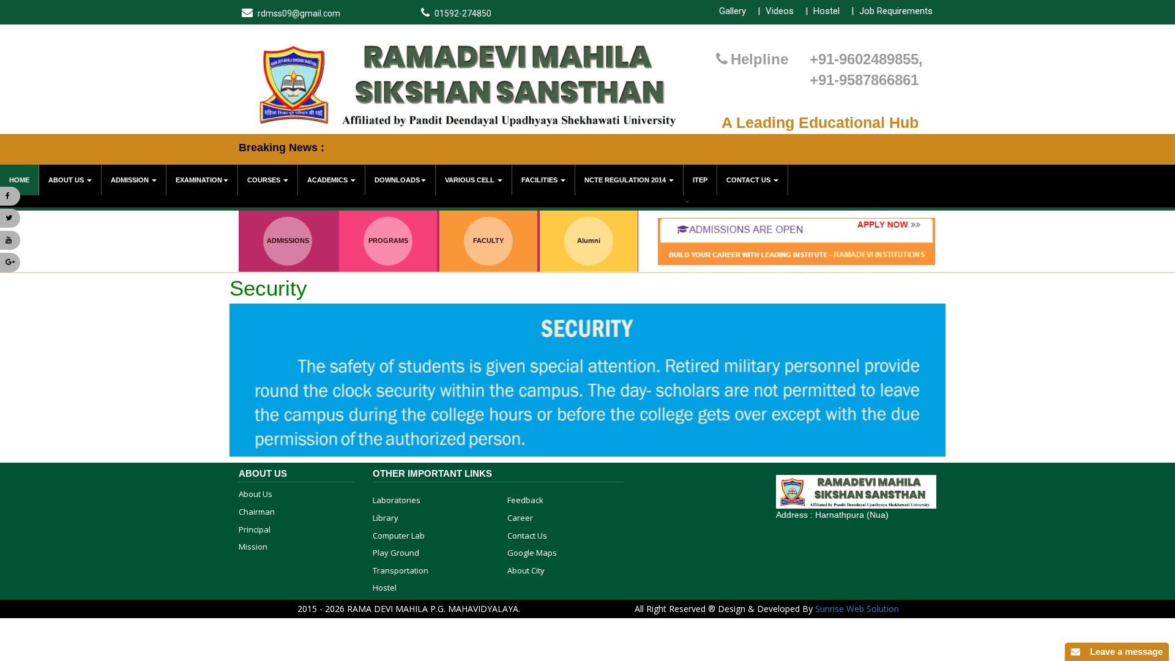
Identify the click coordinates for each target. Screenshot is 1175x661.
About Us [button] (67, 180)
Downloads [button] (397, 180)
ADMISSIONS (288, 240)
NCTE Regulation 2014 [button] (626, 180)
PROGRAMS (388, 240)
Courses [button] (264, 180)
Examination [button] (199, 180)
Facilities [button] (540, 180)
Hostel (826, 11)
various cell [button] (470, 180)
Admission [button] (131, 180)
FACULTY (488, 240)
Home (19, 180)
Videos (780, 11)
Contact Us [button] (749, 180)
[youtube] (10, 240)
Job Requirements (896, 11)
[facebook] (10, 196)
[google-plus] (10, 262)
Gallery (732, 11)
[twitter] (10, 218)
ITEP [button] (700, 180)
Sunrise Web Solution (857, 608)
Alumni (588, 240)
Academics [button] (328, 180)
